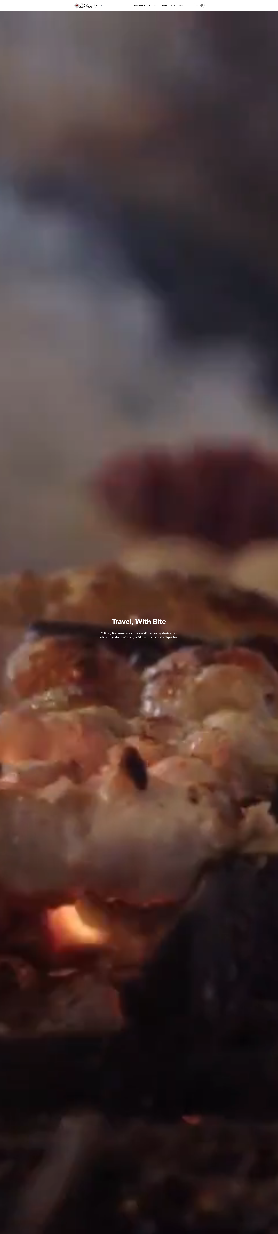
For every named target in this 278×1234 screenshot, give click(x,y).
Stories (164, 5)
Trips (173, 5)
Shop (181, 5)
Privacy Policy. (32, 1221)
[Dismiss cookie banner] (97, 1209)
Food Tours (153, 5)
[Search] (97, 5)
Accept (89, 1226)
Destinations (139, 5)
